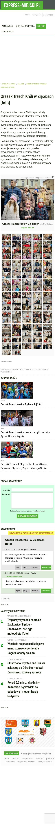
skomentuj (47, 567)
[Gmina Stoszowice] (23, 735)
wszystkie (36, 14)
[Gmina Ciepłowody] (45, 726)
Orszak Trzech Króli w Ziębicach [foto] (21, 404)
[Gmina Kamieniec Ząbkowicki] (6, 735)
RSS (7, 758)
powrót (6, 598)
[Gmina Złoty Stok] (41, 735)
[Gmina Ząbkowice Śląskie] (23, 726)
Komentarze (8, 31)
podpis (6, 490)
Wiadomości (7, 26)
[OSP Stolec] (18, 744)
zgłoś (17, 567)
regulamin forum (39, 511)
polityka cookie (45, 761)
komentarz (6, 494)
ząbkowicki (48, 15)
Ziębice (28, 369)
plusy (26, 567)
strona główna (8, 84)
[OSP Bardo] (30, 743)
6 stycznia (36, 369)
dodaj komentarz (27, 516)
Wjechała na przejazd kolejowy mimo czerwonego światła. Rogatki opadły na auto (25, 648)
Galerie (41, 26)
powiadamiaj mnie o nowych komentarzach (31, 532)
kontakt (39, 758)
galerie (20, 84)
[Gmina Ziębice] (6, 744)
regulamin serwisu (26, 761)
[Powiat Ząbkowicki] (9, 726)
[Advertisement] (28, 57)
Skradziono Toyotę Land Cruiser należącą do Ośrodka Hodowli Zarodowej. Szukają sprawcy (26, 667)
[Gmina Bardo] (34, 726)
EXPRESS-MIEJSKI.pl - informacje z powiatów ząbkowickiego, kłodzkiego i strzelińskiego (22, 4)
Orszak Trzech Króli (14, 369)
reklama (16, 758)
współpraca (27, 758)
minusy (35, 567)
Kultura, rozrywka (25, 26)
